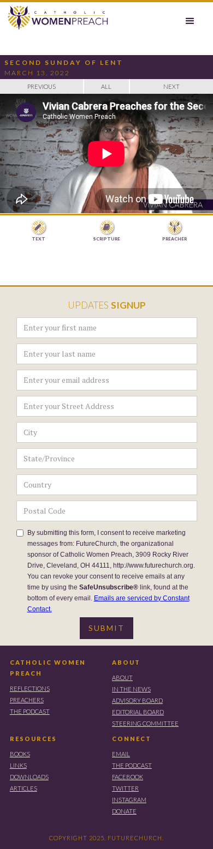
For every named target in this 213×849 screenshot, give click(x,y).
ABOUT (126, 662)
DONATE (124, 811)
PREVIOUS (41, 86)
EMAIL (121, 753)
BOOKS (20, 753)
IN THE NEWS (131, 689)
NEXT (171, 86)
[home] (55, 18)
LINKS (18, 765)
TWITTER (125, 788)
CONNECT (131, 738)
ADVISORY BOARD (137, 700)
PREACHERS (27, 699)
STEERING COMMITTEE (145, 723)
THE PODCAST (30, 711)
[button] (190, 21)
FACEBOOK (127, 776)
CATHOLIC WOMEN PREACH (48, 668)
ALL (106, 86)
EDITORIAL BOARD (138, 711)
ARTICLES (23, 788)
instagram (129, 799)
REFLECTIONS (30, 688)
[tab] (38, 231)
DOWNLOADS (29, 776)
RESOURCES (33, 738)
